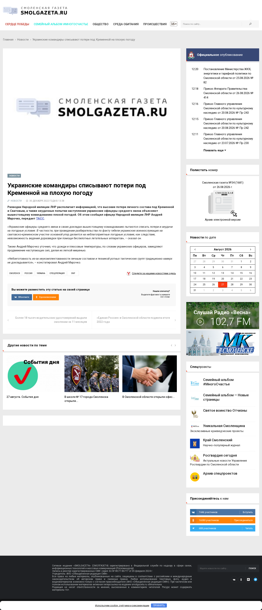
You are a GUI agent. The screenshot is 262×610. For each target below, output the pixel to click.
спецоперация (57, 273)
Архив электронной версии (223, 219)
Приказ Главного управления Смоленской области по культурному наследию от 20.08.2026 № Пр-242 (228, 123)
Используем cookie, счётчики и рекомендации (122, 605)
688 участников (226, 528)
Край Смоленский (217, 440)
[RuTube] (248, 579)
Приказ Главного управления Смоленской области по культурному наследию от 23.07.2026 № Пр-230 (228, 138)
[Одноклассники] (241, 579)
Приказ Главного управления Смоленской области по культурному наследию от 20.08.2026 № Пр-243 (228, 108)
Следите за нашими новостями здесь (154, 273)
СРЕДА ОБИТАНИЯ (126, 24)
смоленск (14, 273)
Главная (8, 39)
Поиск (252, 568)
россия (28, 273)
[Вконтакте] (234, 579)
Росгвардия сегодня (220, 455)
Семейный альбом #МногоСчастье (61, 24)
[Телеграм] (255, 579)
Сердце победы (17, 24)
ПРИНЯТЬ (159, 605)
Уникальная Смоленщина (224, 426)
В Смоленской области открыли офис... (148, 396)
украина (41, 273)
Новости (23, 39)
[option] (34, 379)
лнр (73, 273)
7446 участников (226, 512)
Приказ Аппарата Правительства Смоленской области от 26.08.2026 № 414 (228, 93)
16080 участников (226, 520)
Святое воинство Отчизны (225, 410)
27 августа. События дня (23, 396)
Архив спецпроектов (220, 473)
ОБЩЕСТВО (101, 24)
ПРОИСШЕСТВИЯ (155, 24)
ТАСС (40, 218)
